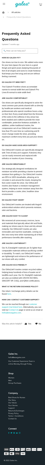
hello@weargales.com (11, 313)
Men (10, 380)
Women (11, 378)
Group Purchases (14, 383)
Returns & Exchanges (16, 411)
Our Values (12, 403)
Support (11, 408)
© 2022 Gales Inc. (11, 460)
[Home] (3, 12)
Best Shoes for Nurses (16, 397)
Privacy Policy (13, 413)
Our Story (12, 400)
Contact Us (13, 310)
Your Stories (13, 405)
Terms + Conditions (15, 416)
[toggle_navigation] (4, 4)
